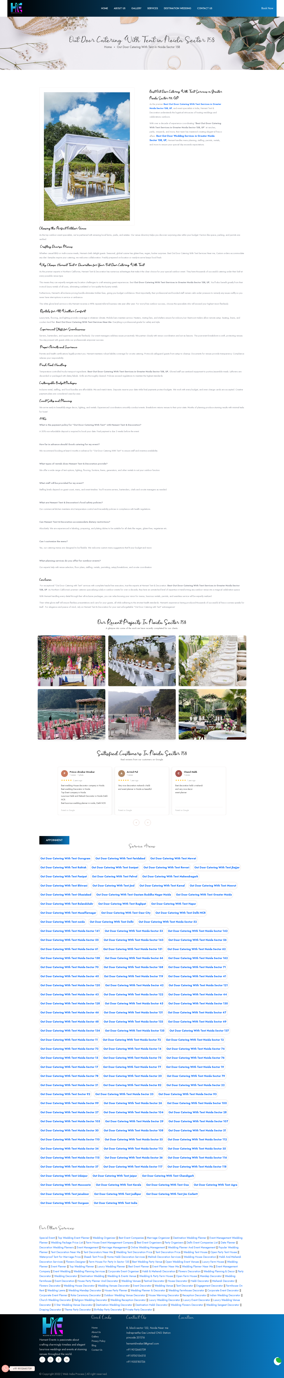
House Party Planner (116, 1290)
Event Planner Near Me (165, 1266)
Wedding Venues (131, 1281)
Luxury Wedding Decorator (164, 1300)
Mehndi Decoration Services (164, 1257)
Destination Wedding (177, 8)
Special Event (47, 1238)
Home (104, 8)
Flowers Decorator (50, 1286)
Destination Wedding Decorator (114, 1305)
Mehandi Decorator (223, 1281)
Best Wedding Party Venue (147, 1262)
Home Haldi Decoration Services (126, 1257)
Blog (94, 1345)
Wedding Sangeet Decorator (222, 1305)
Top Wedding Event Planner (74, 1238)
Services (152, 8)
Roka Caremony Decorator (86, 1295)
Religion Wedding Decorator (90, 1300)
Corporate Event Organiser (123, 1271)
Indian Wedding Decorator (225, 1295)
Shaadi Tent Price (94, 1257)
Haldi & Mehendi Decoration (158, 1271)
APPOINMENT (54, 840)
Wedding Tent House (195, 1252)
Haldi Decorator (200, 1281)
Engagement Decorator (209, 1286)
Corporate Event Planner (53, 1295)
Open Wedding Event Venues (182, 1262)
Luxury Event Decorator (196, 1300)
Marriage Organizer (158, 1238)
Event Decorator (142, 1286)
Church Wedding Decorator (55, 1300)
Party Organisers (174, 1242)
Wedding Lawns (56, 1290)
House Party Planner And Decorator (97, 1281)
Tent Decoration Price (167, 1252)
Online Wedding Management (148, 1247)
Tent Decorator (184, 1286)
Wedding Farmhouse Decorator (186, 1290)
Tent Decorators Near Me (98, 1252)
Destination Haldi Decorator (151, 1305)
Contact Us (204, 8)
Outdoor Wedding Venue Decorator (124, 1295)
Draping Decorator (50, 1310)
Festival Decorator (154, 1281)
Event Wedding (62, 1271)
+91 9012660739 (22, 1368)
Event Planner (58, 1266)
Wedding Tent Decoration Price (134, 1252)
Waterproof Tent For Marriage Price (60, 1257)
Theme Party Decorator (77, 1310)
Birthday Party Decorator (108, 1310)
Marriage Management (114, 1247)
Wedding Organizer (104, 1238)
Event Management (88, 1247)
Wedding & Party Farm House (156, 1276)
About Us (119, 8)
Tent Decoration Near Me (65, 1252)
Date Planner (228, 1242)
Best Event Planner (138, 1266)
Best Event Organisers (149, 1242)
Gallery (136, 8)
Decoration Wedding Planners (56, 1247)
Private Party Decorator (138, 1310)
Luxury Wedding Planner (111, 1266)
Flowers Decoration (189, 1271)
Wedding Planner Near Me (197, 1266)
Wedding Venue (164, 1286)
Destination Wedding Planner (189, 1238)
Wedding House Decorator (79, 1286)
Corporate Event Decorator (223, 1290)
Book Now (267, 8)
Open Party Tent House (223, 1252)
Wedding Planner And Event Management (192, 1247)
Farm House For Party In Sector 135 (109, 1262)
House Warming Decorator (163, 1295)
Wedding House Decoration (200, 1257)
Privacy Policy (98, 1341)
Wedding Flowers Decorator (187, 1305)
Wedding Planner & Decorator (147, 1290)
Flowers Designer (76, 1262)
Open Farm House (186, 1276)
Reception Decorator (194, 1295)
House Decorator (178, 1281)
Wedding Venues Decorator (114, 1286)
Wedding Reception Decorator (128, 1300)
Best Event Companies (131, 1238)
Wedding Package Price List (67, 1242)
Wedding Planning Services (89, 1271)
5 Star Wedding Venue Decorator (73, 1305)
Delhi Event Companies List (202, 1242)
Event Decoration (64, 1281)
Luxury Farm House (213, 1262)
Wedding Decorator (65, 1276)
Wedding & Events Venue (121, 1276)
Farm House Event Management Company (110, 1242)
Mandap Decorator (211, 1276)
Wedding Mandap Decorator (84, 1290)
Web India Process (73, 1374)
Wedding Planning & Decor (219, 1271)
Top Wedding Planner (81, 1266)
